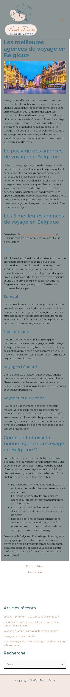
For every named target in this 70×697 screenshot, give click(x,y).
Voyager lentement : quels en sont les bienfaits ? (31, 616)
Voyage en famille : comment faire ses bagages (31, 631)
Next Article (35, 572)
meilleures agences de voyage (38, 234)
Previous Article (35, 566)
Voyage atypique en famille (19, 636)
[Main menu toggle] (62, 19)
